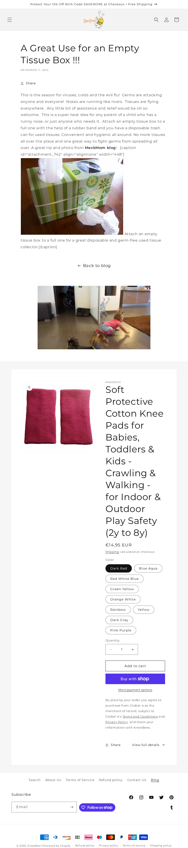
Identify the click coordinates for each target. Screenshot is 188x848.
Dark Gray (119, 620)
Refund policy (111, 780)
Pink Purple (120, 630)
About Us (53, 780)
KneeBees (35, 845)
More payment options (135, 689)
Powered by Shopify (56, 845)
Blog (155, 780)
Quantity (112, 640)
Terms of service (134, 845)
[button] (10, 20)
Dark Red (118, 568)
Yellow (143, 610)
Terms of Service (80, 780)
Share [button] (31, 83)
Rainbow (118, 610)
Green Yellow (122, 589)
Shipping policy (161, 845)
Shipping (112, 551)
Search (35, 780)
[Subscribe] (71, 807)
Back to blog (97, 265)
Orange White (123, 599)
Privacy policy (108, 845)
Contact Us (137, 780)
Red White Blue (124, 579)
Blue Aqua (148, 568)
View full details (146, 745)
